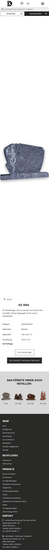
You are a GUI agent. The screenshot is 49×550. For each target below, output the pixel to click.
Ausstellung (7, 436)
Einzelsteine (7, 477)
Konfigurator (7, 429)
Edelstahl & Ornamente (11, 484)
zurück (9, 299)
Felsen (5, 494)
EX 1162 (43, 403)
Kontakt (5, 450)
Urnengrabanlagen (10, 508)
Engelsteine (7, 488)
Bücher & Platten (9, 474)
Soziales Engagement (11, 446)
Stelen (5, 505)
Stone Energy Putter (10, 512)
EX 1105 (31, 403)
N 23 (6, 403)
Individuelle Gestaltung (11, 498)
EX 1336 (18, 403)
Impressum (7, 460)
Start (4, 426)
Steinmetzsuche (9, 433)
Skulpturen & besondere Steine (14, 501)
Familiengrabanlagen (11, 491)
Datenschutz (7, 464)
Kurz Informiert (8, 440)
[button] (42, 3)
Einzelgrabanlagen (10, 481)
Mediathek (7, 443)
